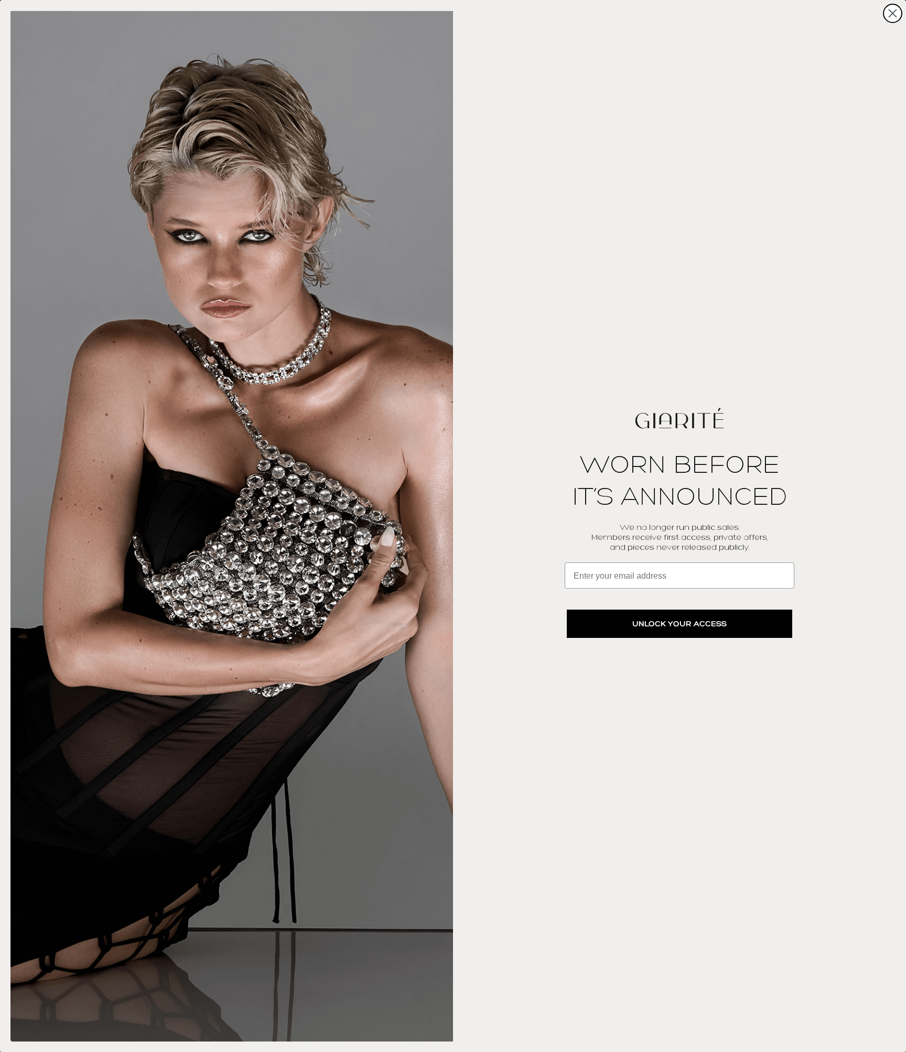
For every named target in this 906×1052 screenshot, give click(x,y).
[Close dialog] (892, 13)
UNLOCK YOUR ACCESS (679, 623)
